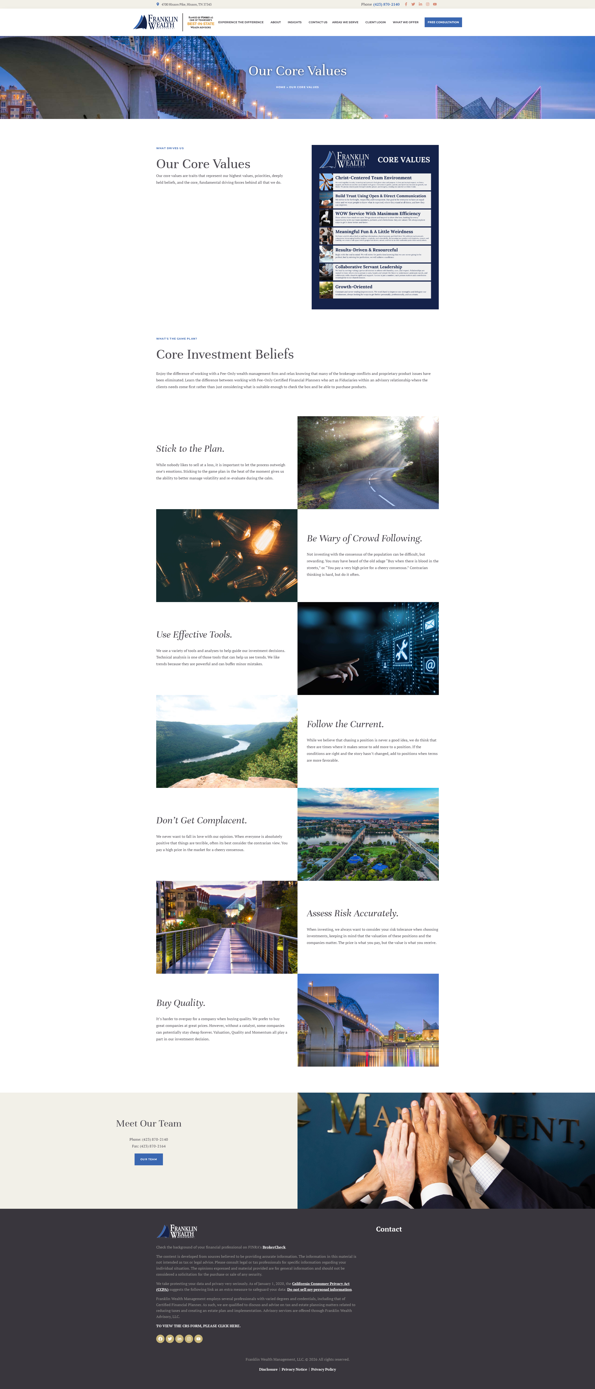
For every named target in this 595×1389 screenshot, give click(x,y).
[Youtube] (198, 1339)
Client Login (375, 22)
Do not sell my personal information (319, 1289)
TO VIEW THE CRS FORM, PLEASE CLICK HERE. (198, 1325)
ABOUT (276, 22)
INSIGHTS (295, 22)
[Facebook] (160, 1339)
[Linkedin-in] (179, 1339)
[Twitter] (170, 1339)
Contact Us (318, 22)
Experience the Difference (241, 22)
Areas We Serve (345, 22)
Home (281, 87)
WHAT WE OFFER (406, 22)
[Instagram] (189, 1339)
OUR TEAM (148, 1159)
